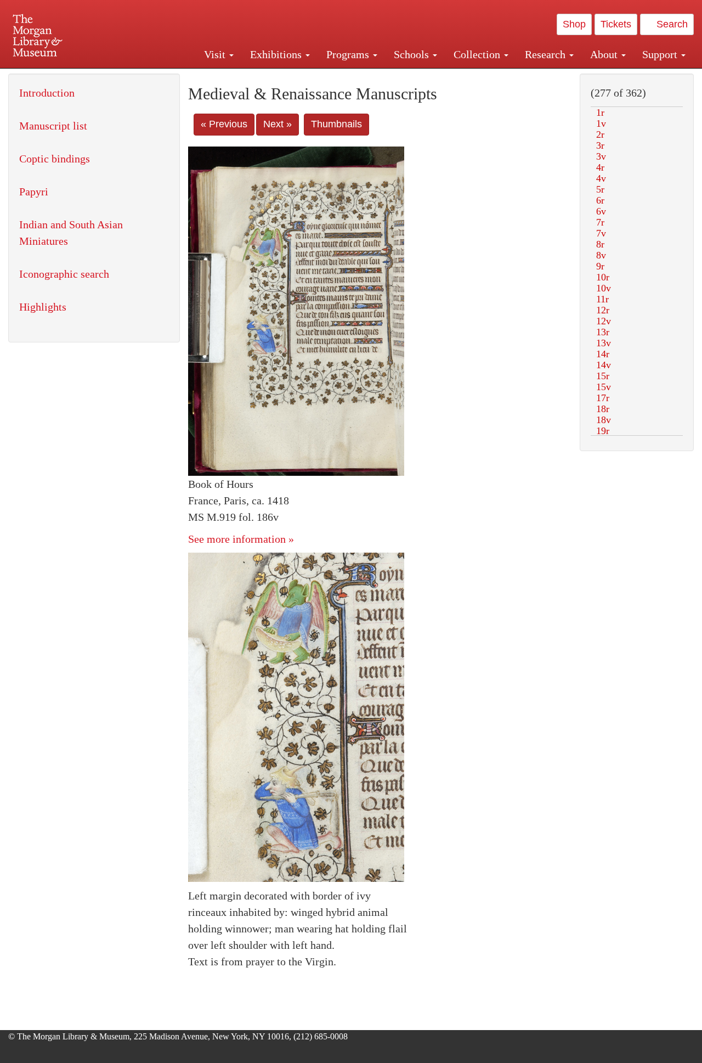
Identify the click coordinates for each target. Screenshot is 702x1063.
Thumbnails (336, 124)
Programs (349, 54)
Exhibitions (277, 54)
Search (671, 24)
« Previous (224, 124)
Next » (277, 124)
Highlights (42, 307)
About (605, 54)
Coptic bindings (54, 159)
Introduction (47, 93)
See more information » (241, 539)
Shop (574, 24)
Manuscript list (53, 126)
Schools (413, 54)
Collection (478, 54)
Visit (216, 54)
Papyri (33, 191)
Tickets (616, 24)
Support (661, 54)
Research (546, 54)
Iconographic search (64, 274)
